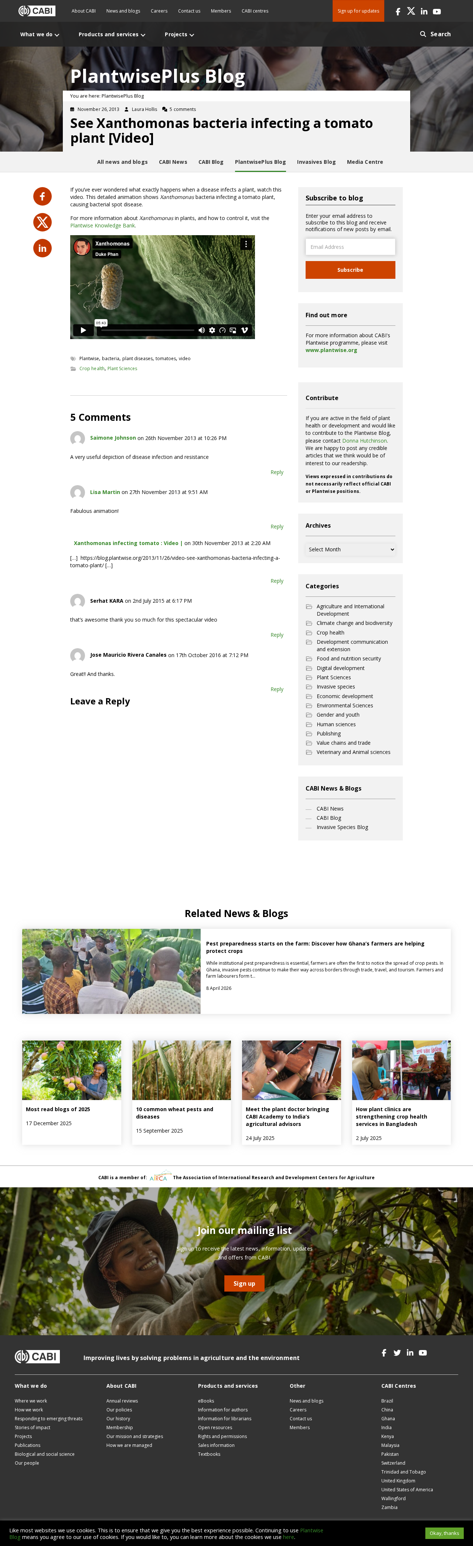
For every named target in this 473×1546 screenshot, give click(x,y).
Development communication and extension (352, 645)
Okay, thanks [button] (444, 1533)
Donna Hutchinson (364, 440)
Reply (276, 472)
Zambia (389, 1507)
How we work (29, 1410)
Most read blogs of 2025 (58, 1109)
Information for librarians (224, 1418)
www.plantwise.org (331, 349)
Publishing (329, 733)
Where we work (31, 1401)
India (386, 1427)
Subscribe (350, 269)
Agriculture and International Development (350, 610)
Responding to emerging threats (48, 1418)
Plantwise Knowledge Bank (102, 225)
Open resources (215, 1427)
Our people (27, 1463)
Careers (159, 11)
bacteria (110, 358)
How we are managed (129, 1445)
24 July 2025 (260, 1137)
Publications (27, 1445)
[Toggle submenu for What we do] (56, 35)
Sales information (216, 1445)
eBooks (206, 1401)
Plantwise (89, 358)
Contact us (189, 11)
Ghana (388, 1418)
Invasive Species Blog (342, 826)
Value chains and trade (344, 742)
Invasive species (336, 686)
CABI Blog (329, 817)
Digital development (341, 667)
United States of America (407, 1489)
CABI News (330, 808)
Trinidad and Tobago (403, 1472)
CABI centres (255, 11)
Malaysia (390, 1445)
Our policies (119, 1410)
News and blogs (123, 11)
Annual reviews (122, 1401)
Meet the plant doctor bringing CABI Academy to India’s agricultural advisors (287, 1117)
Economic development (345, 696)
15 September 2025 (159, 1130)
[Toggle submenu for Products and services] (143, 35)
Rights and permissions (222, 1436)
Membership (119, 1427)
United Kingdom (398, 1481)
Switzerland (393, 1463)
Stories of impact (32, 1427)
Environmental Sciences (345, 705)
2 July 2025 (369, 1137)
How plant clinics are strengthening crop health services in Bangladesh (391, 1117)
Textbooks (209, 1454)
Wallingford (393, 1498)
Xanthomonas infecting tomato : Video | (128, 543)
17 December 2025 (49, 1123)
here (288, 1536)
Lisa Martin (105, 491)
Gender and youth (338, 714)
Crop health (92, 368)
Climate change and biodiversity (354, 622)
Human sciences (336, 724)
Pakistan (390, 1454)
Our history (118, 1418)
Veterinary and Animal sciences (354, 751)
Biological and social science (45, 1454)
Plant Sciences (122, 368)
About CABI (84, 11)
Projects (23, 1436)
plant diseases (137, 358)
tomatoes (166, 358)
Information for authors (223, 1410)
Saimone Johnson (113, 437)
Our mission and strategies (134, 1436)
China (387, 1410)
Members (221, 11)
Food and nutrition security (349, 658)
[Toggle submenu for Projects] (191, 35)
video (185, 358)
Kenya (387, 1436)
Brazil (387, 1401)
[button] (398, 10)
